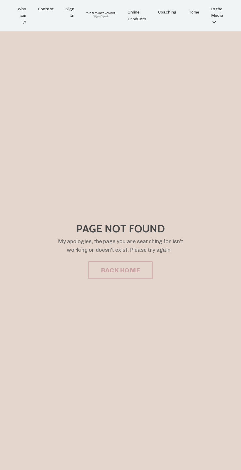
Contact (46, 8)
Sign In (70, 12)
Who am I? (22, 15)
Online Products (137, 15)
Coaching (167, 12)
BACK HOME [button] (120, 270)
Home (193, 12)
